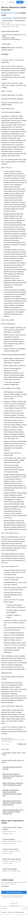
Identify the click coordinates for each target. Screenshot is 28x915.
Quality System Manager (10, 869)
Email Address (5, 886)
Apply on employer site (13, 892)
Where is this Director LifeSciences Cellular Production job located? (13, 784)
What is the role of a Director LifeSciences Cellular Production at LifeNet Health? (13, 776)
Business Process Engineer (11, 849)
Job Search (11, 2)
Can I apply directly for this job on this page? (12, 768)
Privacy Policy (18, 896)
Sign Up (21, 2)
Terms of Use (10, 896)
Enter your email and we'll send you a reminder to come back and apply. (13, 740)
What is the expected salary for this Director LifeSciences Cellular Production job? (13, 812)
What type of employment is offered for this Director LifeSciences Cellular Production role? (12, 793)
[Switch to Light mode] (25, 2)
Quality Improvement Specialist (12, 859)
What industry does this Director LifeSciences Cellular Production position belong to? (12, 803)
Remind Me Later (22, 744)
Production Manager (9, 839)
